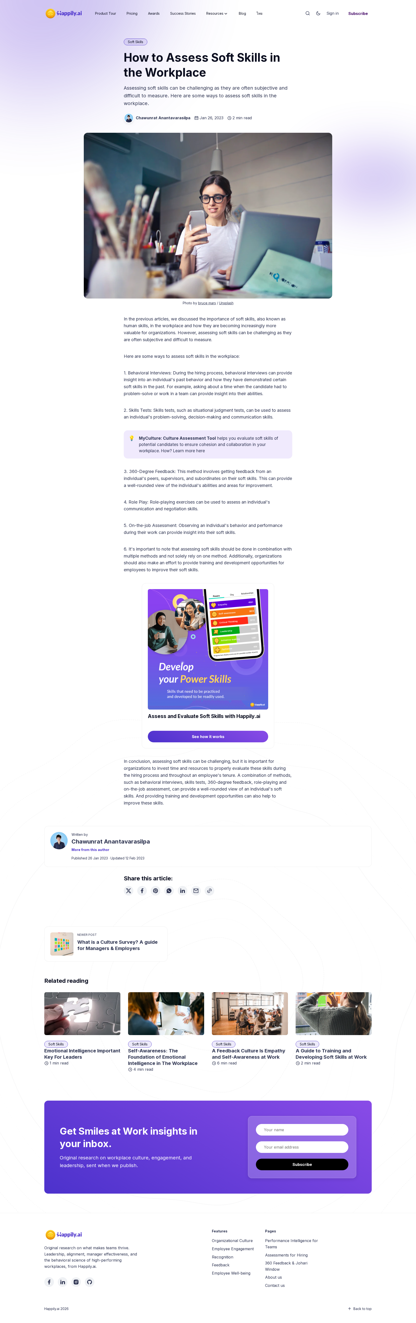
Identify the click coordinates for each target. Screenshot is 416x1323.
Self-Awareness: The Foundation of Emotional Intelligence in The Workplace (163, 1057)
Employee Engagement (233, 1248)
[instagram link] (76, 1282)
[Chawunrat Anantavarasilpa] (129, 118)
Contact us (275, 1285)
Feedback (220, 1265)
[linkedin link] (62, 1282)
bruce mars (207, 303)
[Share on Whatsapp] (169, 891)
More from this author (90, 850)
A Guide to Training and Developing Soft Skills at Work (331, 1054)
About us (273, 1277)
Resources (214, 13)
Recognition (222, 1257)
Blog (242, 13)
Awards (154, 13)
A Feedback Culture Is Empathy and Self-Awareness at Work (248, 1054)
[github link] (89, 1282)
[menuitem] (105, 13)
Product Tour (105, 13)
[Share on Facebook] (142, 891)
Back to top (362, 1309)
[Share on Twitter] (128, 891)
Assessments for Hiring (286, 1255)
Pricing (132, 13)
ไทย (259, 13)
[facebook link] (49, 1282)
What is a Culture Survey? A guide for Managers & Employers (117, 945)
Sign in (332, 13)
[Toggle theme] (318, 13)
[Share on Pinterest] (155, 891)
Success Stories (183, 13)
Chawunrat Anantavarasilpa (163, 117)
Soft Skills (135, 42)
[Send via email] (196, 891)
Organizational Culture (232, 1240)
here (200, 450)
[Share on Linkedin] (182, 891)
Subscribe (358, 13)
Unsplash (226, 303)
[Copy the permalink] (209, 891)
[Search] (307, 13)
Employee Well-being (231, 1273)
